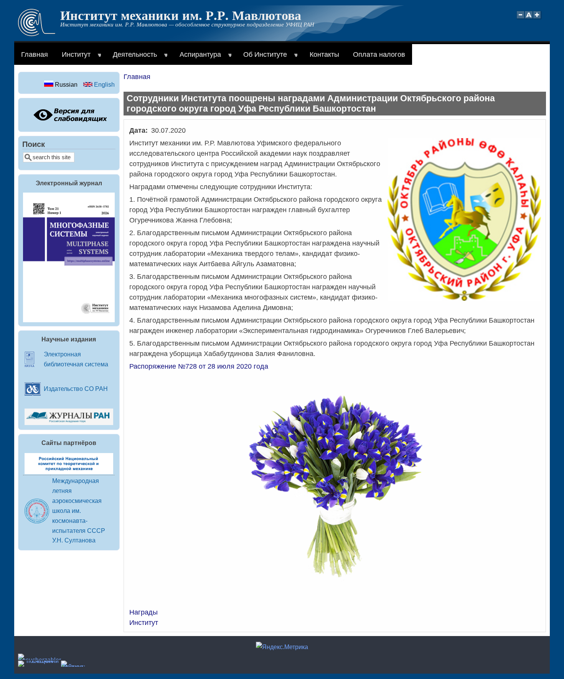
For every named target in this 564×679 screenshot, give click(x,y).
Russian (65, 84)
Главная (34, 54)
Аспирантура (197, 58)
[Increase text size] (537, 19)
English (103, 84)
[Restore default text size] (529, 19)
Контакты (324, 54)
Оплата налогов (379, 54)
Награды (143, 612)
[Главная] (37, 34)
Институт (73, 58)
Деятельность (131, 58)
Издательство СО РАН (76, 388)
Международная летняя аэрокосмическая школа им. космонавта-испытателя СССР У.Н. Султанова (78, 510)
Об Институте (261, 58)
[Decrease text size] (520, 19)
